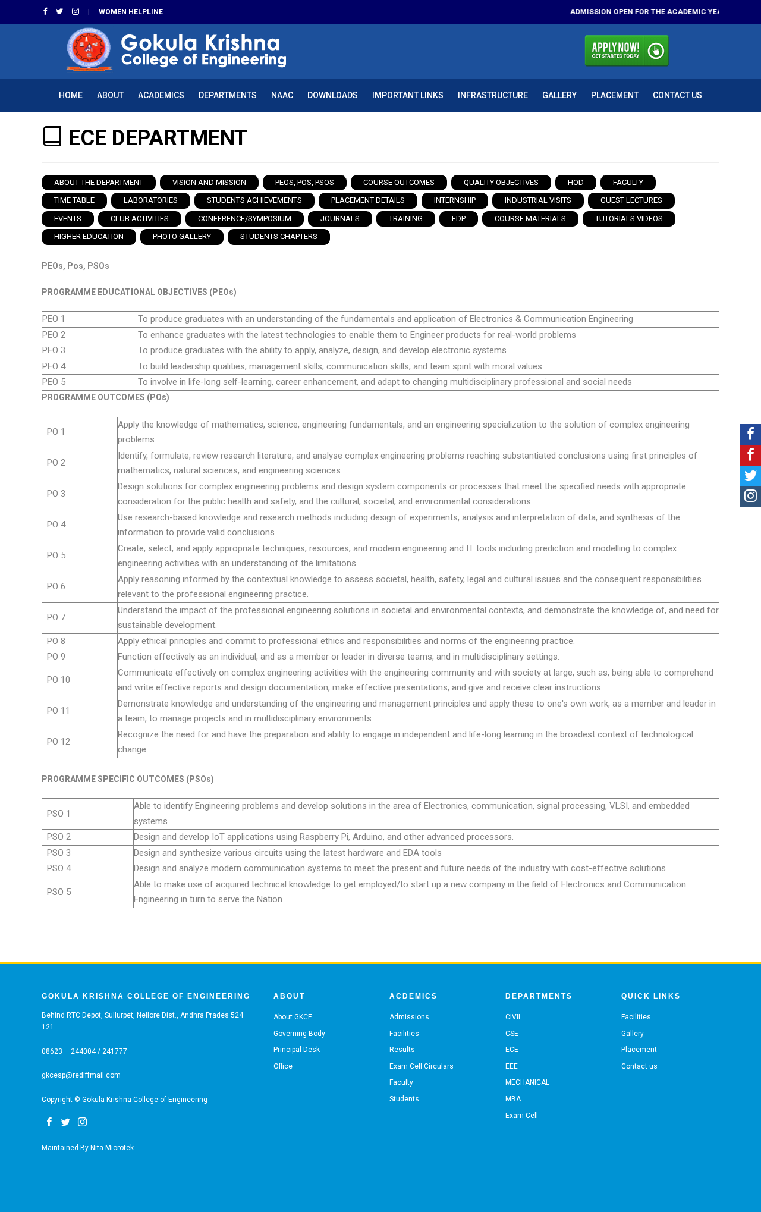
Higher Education (89, 236)
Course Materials (530, 218)
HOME (71, 95)
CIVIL (513, 1017)
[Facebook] (750, 434)
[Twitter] (750, 476)
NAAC (282, 95)
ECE (511, 1049)
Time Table (74, 200)
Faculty (628, 182)
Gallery (559, 95)
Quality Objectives (501, 182)
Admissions (409, 1017)
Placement (615, 95)
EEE (511, 1066)
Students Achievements (254, 200)
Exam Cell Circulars (421, 1066)
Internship (455, 200)
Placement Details (368, 200)
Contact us (677, 95)
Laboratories (151, 200)
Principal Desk (296, 1049)
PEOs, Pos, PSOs (304, 182)
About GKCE (292, 1017)
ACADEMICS (161, 95)
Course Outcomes (399, 182)
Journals (340, 218)
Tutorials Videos (629, 218)
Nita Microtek (112, 1148)
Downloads (332, 95)
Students (404, 1099)
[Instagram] (750, 496)
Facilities (404, 1033)
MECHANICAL (527, 1082)
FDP (459, 218)
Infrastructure (493, 95)
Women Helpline (131, 12)
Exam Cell (521, 1115)
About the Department (98, 182)
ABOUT (110, 95)
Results (402, 1049)
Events (67, 218)
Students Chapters (278, 236)
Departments (228, 95)
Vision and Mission (209, 182)
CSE (511, 1033)
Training (406, 218)
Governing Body (299, 1033)
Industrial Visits (538, 200)
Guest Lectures (631, 200)
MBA (513, 1099)
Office (283, 1066)
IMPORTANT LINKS (408, 95)
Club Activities (140, 218)
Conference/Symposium (244, 218)
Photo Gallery (182, 236)
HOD (576, 182)
